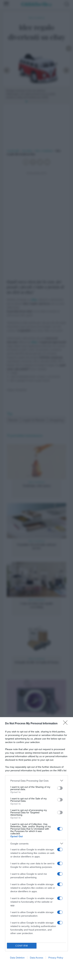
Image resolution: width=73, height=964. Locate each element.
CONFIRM (21, 945)
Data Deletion (17, 957)
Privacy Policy (55, 957)
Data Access (36, 957)
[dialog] (36, 840)
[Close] (66, 723)
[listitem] (36, 780)
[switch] (60, 788)
